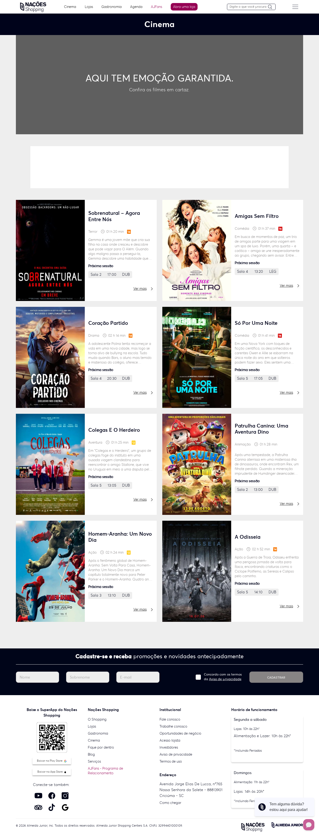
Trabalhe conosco (173, 726)
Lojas (89, 6)
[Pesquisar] (271, 7)
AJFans (156, 6)
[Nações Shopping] (33, 6)
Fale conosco (170, 719)
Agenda (136, 6)
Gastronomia (111, 6)
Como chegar (170, 802)
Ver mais (140, 288)
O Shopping (97, 719)
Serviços (94, 761)
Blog (91, 754)
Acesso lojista (170, 740)
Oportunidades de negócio (180, 733)
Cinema (70, 6)
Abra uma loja (184, 6)
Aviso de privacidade (225, 679)
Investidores (169, 747)
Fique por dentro (101, 747)
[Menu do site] (295, 6)
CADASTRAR (276, 677)
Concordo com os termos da (223, 676)
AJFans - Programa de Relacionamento (105, 770)
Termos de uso (171, 761)
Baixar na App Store (50, 771)
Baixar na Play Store (50, 760)
